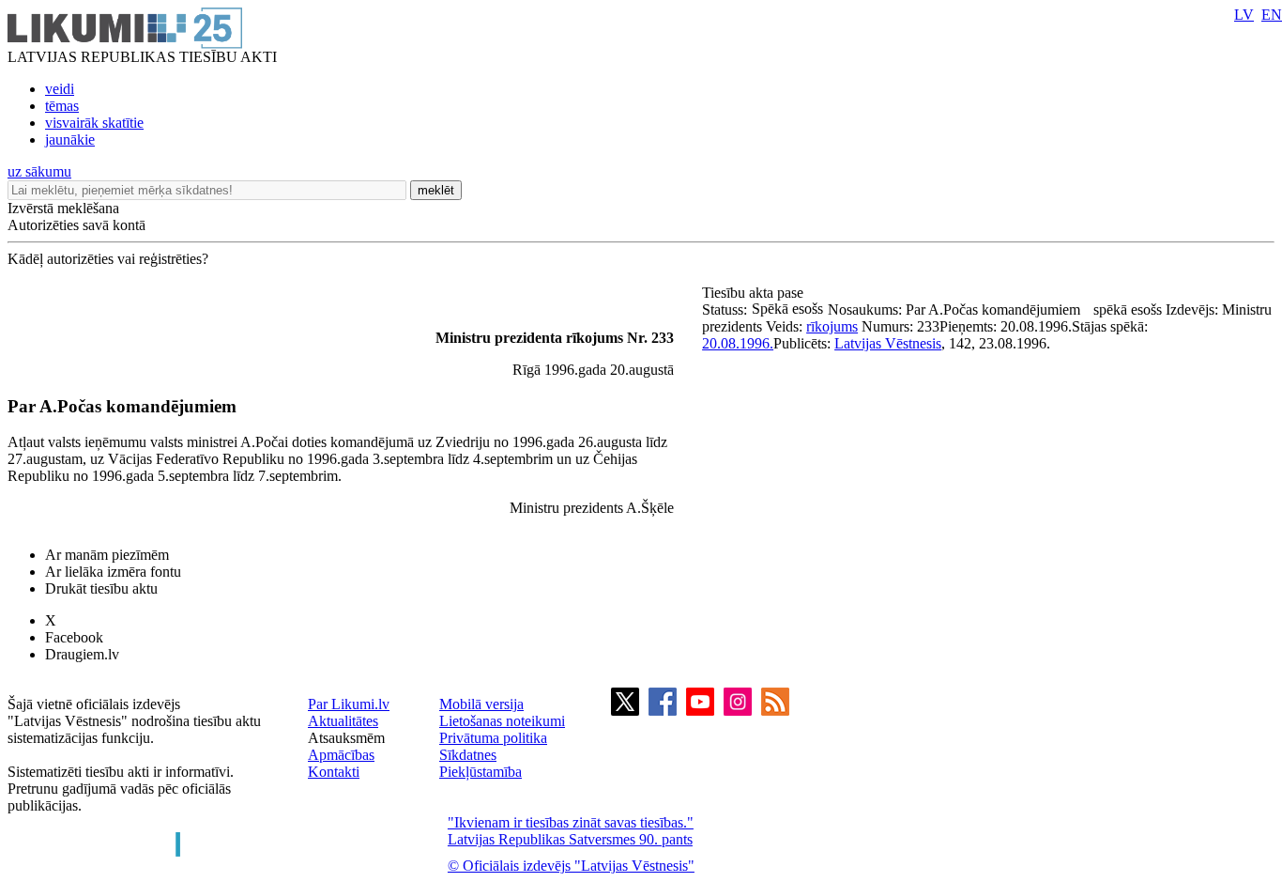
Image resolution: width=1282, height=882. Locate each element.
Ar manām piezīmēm (107, 555)
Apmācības (341, 755)
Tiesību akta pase (754, 293)
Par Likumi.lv (348, 704)
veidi (59, 89)
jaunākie (70, 139)
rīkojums (832, 326)
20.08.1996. (737, 343)
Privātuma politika (493, 738)
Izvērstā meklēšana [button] (63, 208)
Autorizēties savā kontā (76, 225)
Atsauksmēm (346, 738)
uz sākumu (39, 171)
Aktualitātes (343, 721)
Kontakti (333, 772)
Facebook (74, 637)
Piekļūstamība (480, 772)
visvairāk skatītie (94, 123)
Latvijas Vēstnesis (887, 343)
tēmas (62, 106)
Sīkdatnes (467, 755)
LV (1244, 15)
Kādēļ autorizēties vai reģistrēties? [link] (108, 259)
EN (1271, 15)
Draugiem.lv (82, 654)
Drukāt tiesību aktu (101, 588)
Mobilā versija (481, 704)
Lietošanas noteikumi (502, 721)
